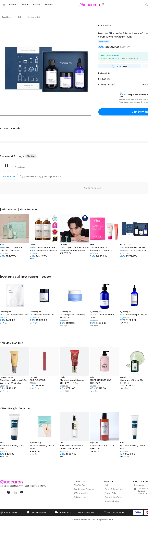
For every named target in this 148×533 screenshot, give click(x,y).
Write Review (8, 176)
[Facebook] (1, 492)
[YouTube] (21, 492)
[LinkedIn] (15, 492)
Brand (25, 4)
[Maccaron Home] (28, 482)
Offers (36, 4)
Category (11, 4)
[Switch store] (103, 4)
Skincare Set (33, 17)
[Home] (89, 4)
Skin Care (6, 17)
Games (49, 4)
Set (19, 17)
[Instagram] (8, 492)
